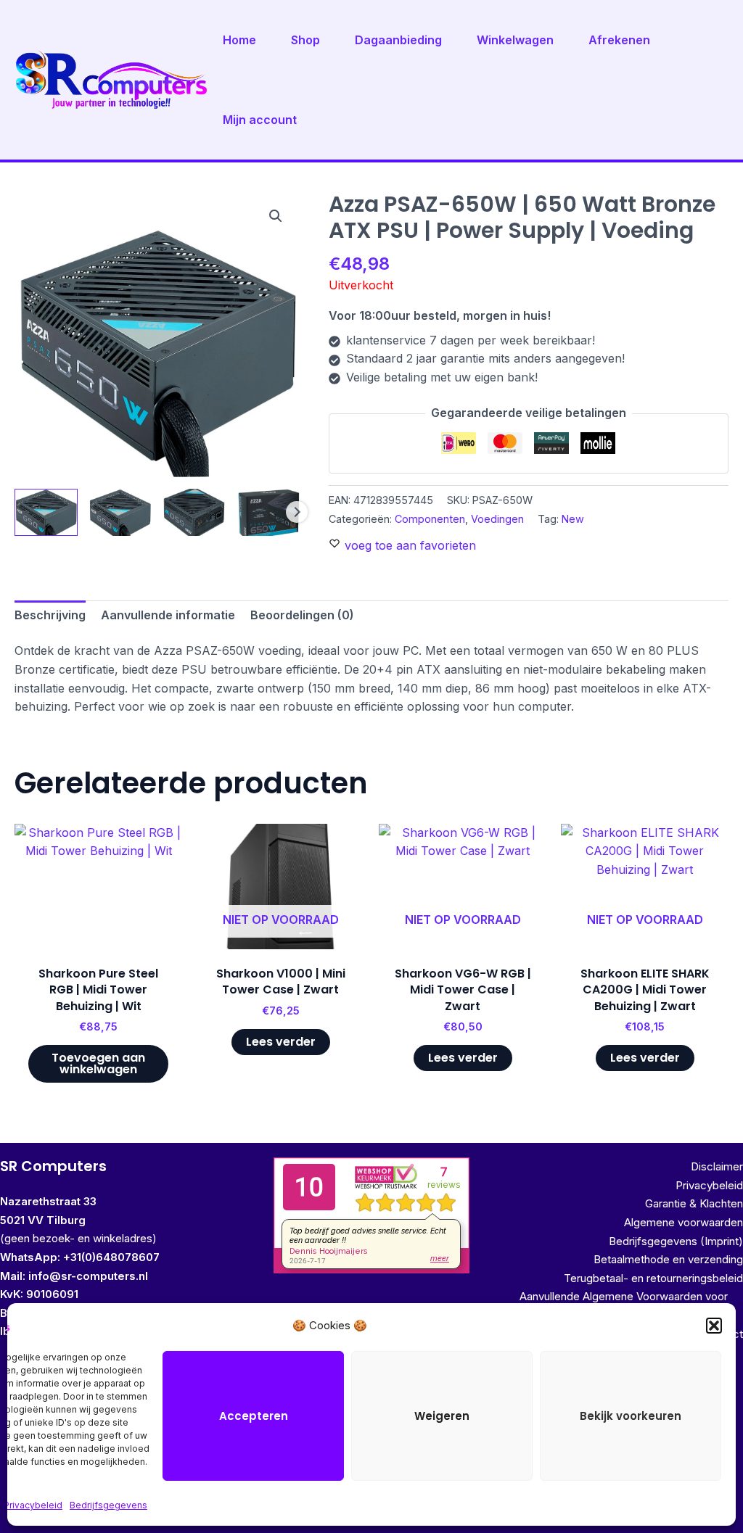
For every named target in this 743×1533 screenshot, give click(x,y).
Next (297, 512)
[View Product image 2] (120, 512)
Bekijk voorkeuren (630, 1416)
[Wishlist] (160, 845)
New (573, 519)
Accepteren (253, 1416)
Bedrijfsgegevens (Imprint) (676, 1241)
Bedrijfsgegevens (108, 1505)
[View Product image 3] (194, 512)
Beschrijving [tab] (50, 615)
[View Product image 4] (268, 512)
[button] (714, 1325)
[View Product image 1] (46, 512)
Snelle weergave (98, 934)
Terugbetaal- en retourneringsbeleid (653, 1278)
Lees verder (281, 1041)
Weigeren (441, 1416)
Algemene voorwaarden (683, 1222)
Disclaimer (717, 1166)
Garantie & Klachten (694, 1203)
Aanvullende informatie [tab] (168, 615)
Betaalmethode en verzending (668, 1259)
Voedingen (497, 519)
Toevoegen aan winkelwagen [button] (98, 1063)
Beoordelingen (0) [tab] (302, 615)
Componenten (430, 519)
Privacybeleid (33, 1505)
